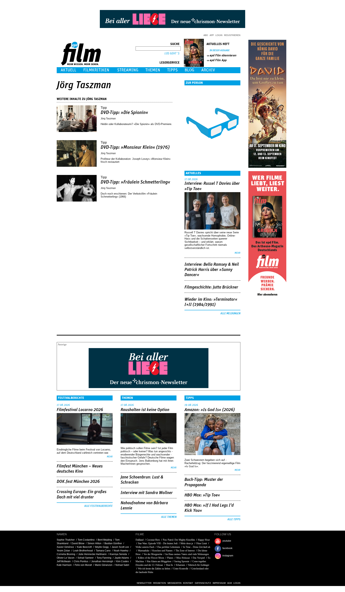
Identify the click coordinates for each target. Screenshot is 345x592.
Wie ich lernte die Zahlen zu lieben (154, 568)
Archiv (208, 70)
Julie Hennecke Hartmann (92, 554)
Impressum (219, 583)
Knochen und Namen (162, 550)
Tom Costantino (86, 539)
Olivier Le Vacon (65, 557)
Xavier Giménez (65, 547)
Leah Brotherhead (83, 550)
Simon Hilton (94, 543)
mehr (237, 253)
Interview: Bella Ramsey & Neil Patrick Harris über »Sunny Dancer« (211, 269)
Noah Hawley (121, 550)
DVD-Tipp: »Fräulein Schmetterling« (135, 182)
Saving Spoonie (181, 561)
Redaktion (159, 583)
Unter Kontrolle (180, 568)
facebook (227, 548)
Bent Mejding (105, 539)
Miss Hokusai (183, 557)
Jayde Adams (121, 557)
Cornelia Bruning (66, 554)
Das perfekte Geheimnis (168, 547)
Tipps (172, 70)
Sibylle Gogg (102, 547)
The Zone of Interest (185, 550)
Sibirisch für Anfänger (198, 565)
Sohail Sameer (85, 557)
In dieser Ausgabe (220, 50)
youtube (226, 540)
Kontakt (188, 583)
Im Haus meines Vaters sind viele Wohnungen (187, 554)
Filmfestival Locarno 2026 (80, 410)
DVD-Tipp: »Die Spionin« (124, 112)
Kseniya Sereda (118, 554)
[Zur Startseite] (81, 64)
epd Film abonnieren (223, 55)
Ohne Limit (201, 543)
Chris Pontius (81, 561)
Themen (152, 70)
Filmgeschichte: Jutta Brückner (211, 287)
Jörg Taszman (108, 118)
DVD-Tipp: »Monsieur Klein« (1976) (135, 147)
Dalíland (140, 539)
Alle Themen (168, 517)
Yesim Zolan (63, 550)
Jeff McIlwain (64, 561)
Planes (170, 557)
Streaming (127, 70)
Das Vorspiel (199, 557)
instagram (227, 555)
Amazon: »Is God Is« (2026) (209, 410)
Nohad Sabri (122, 565)
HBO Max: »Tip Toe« (202, 495)
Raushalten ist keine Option (145, 410)
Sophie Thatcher (66, 539)
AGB (229, 583)
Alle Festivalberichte (98, 506)
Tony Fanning (104, 557)
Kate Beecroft (84, 547)
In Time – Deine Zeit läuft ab (196, 547)
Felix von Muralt (83, 565)
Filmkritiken (96, 70)
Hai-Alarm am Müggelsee (159, 561)
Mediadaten (174, 583)
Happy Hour (204, 539)
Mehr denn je (186, 543)
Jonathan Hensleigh (102, 561)
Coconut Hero (153, 539)
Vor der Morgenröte (153, 554)
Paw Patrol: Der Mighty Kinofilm (179, 539)
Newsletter (144, 583)
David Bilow (77, 543)
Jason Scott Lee (120, 547)
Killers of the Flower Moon (151, 557)
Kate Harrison (64, 565)
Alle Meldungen (230, 313)
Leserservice (169, 62)
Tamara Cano (103, 550)
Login (218, 35)
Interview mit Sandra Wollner (147, 493)
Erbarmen (180, 565)
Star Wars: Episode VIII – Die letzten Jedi (157, 543)
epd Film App (218, 60)
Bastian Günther (113, 543)
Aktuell (68, 70)
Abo (205, 35)
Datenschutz (203, 583)
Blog (189, 70)
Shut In (169, 565)
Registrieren (232, 35)
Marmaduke (143, 550)
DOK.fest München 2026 (78, 481)
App (212, 35)
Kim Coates (122, 561)
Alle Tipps (233, 519)
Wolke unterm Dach (145, 547)
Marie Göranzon (103, 565)
